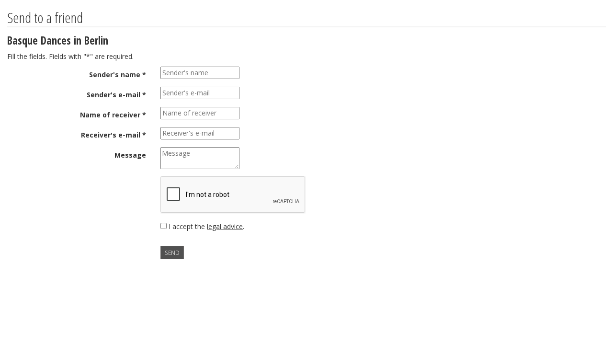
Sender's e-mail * (116, 94)
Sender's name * (117, 74)
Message (130, 155)
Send (172, 252)
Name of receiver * (113, 114)
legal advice (225, 226)
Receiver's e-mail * (113, 134)
